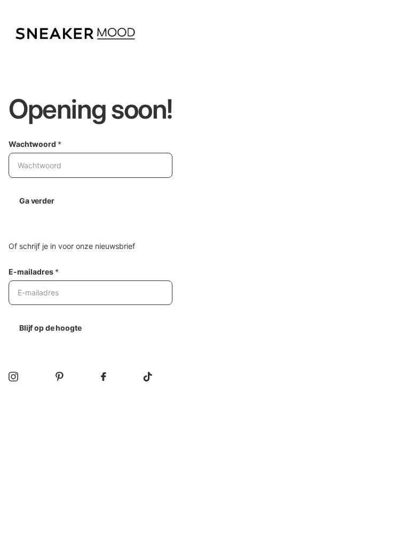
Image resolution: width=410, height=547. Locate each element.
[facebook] (103, 376)
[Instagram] (13, 376)
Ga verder (36, 200)
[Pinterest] (60, 376)
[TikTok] (148, 376)
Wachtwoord (35, 144)
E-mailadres (34, 271)
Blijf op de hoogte (50, 327)
